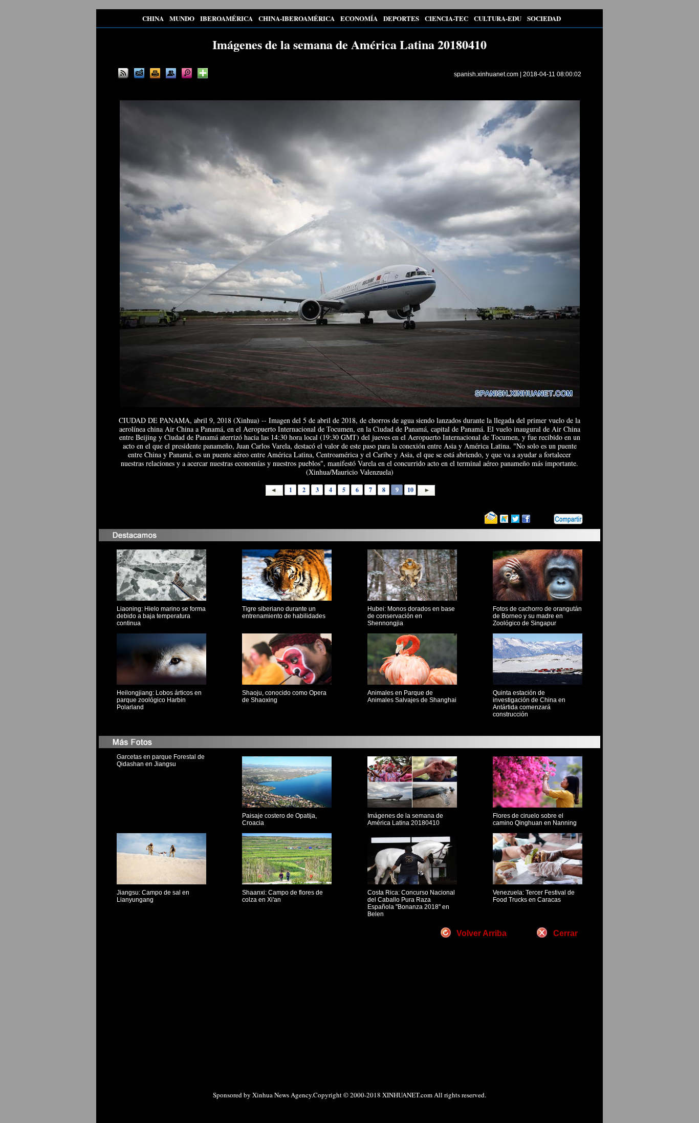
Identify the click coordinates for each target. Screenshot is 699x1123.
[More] (203, 73)
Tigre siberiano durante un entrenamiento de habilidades (283, 612)
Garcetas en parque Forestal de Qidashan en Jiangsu (161, 760)
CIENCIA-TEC (446, 18)
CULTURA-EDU (497, 18)
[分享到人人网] (546, 519)
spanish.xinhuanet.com (486, 74)
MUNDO (181, 18)
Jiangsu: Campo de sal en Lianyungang (153, 896)
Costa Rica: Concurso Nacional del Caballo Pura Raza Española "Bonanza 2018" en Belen (411, 903)
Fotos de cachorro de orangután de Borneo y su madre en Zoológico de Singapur (537, 616)
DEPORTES (401, 18)
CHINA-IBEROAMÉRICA (296, 18)
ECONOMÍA (359, 18)
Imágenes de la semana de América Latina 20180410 (405, 819)
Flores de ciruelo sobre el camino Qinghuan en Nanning (535, 819)
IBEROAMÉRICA (226, 18)
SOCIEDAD (544, 18)
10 (410, 489)
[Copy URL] (171, 73)
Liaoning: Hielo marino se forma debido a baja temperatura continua (161, 616)
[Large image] (187, 73)
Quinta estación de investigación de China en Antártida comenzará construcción (529, 703)
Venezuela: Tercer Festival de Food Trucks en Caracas (534, 896)
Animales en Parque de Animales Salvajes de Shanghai (411, 696)
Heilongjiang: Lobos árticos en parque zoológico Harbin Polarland (159, 700)
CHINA (153, 18)
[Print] (155, 73)
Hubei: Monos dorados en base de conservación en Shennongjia (411, 616)
